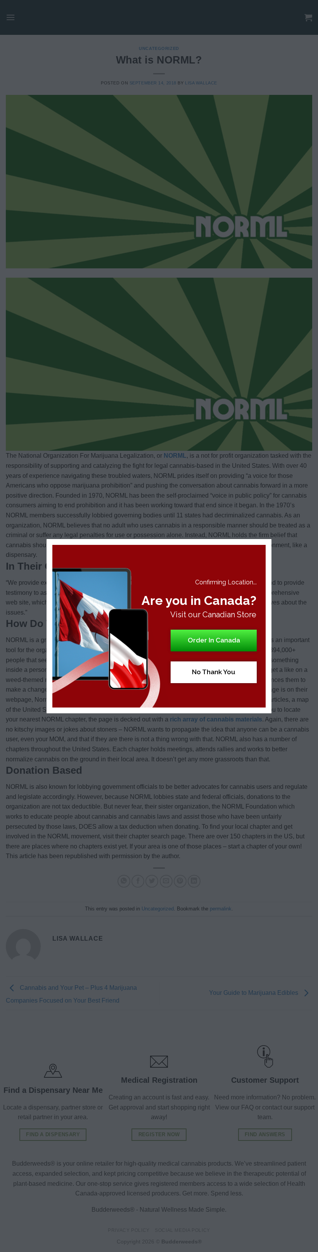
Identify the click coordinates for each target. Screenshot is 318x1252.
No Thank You (213, 672)
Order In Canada (214, 640)
